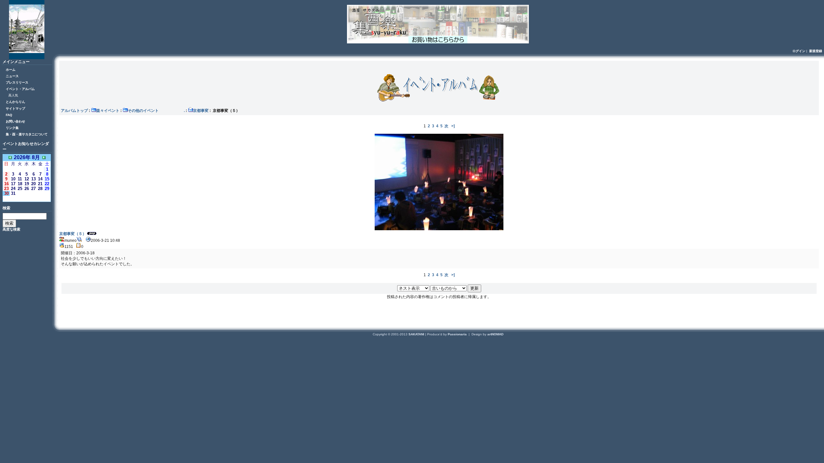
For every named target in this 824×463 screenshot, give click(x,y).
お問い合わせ (15, 121)
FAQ (9, 115)
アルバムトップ (74, 110)
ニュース (12, 76)
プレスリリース (17, 82)
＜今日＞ (26, 198)
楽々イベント (107, 110)
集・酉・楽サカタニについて (27, 134)
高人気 (13, 95)
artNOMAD (495, 334)
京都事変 (201, 110)
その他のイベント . (156, 110)
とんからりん (15, 102)
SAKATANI (416, 334)
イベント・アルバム (20, 89)
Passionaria (458, 334)
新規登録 (815, 51)
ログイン (798, 51)
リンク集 (12, 128)
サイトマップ (15, 108)
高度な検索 (11, 229)
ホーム (10, 69)
